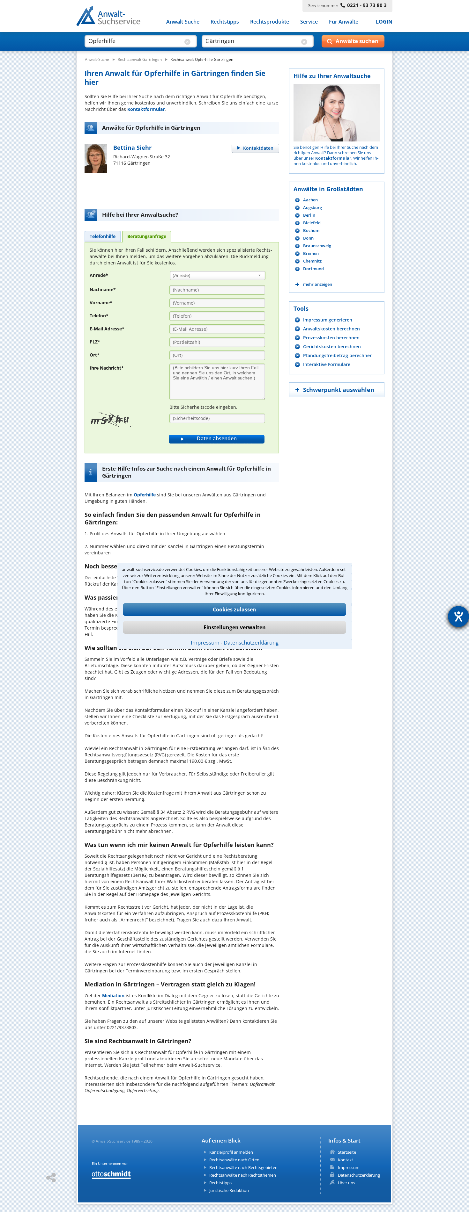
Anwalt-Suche (182, 21)
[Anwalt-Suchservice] (112, 17)
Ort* (95, 355)
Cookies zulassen (234, 609)
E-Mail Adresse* (107, 329)
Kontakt (345, 1160)
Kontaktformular (146, 109)
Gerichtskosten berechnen (332, 346)
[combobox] (217, 275)
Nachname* (103, 289)
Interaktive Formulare (326, 364)
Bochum (311, 230)
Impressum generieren (327, 320)
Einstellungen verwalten (235, 627)
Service (309, 21)
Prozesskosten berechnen (331, 338)
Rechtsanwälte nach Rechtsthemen (242, 1175)
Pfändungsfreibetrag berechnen (338, 355)
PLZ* (95, 342)
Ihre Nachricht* (107, 368)
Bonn (308, 238)
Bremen (311, 253)
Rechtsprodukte (269, 21)
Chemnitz (312, 261)
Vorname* (101, 302)
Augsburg (312, 207)
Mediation (113, 995)
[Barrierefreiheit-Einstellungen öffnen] (458, 616)
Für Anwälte (343, 21)
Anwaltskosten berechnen (331, 329)
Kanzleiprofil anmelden (231, 1152)
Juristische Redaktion (229, 1190)
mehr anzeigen (317, 284)
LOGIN (384, 21)
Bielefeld (312, 223)
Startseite (347, 1152)
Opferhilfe (145, 495)
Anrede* (99, 275)
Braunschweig (317, 246)
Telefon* (99, 316)
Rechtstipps (225, 21)
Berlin (309, 215)
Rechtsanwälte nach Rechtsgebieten (243, 1167)
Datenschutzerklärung (251, 642)
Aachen (310, 200)
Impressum (205, 642)
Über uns (346, 1183)
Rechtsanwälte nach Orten (234, 1159)
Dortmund (313, 268)
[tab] (103, 236)
